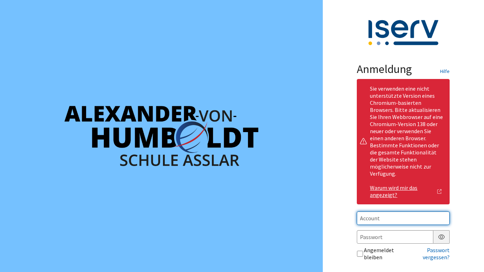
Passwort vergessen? (436, 253)
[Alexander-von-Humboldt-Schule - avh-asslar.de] (161, 136)
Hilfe (445, 71)
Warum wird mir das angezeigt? (393, 191)
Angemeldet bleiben (379, 253)
